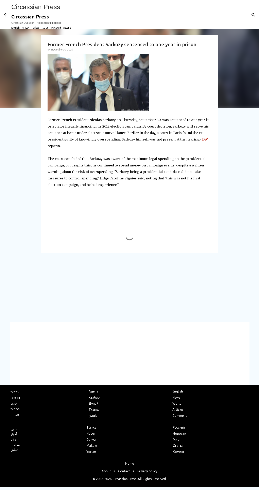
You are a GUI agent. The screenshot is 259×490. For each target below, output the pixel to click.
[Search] (253, 15)
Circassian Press (35, 7)
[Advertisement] (129, 287)
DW (205, 139)
